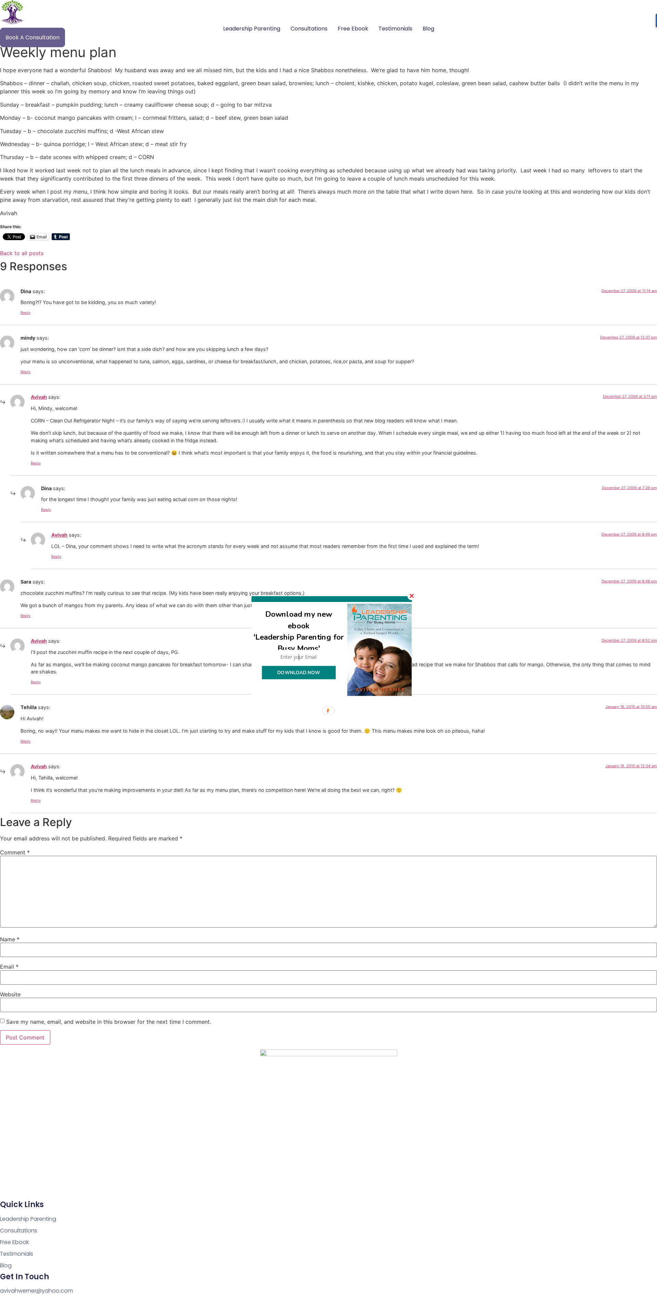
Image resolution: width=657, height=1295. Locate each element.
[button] (299, 631)
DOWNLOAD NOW (298, 672)
